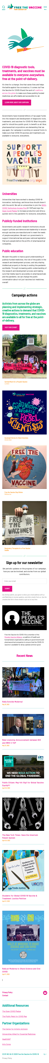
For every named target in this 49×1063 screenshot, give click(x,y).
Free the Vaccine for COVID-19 (28, 1054)
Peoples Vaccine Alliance (13, 637)
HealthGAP (6, 1039)
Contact (5, 996)
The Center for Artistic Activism (15, 1029)
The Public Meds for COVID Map (14, 1017)
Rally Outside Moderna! (12, 702)
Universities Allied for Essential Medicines (19, 1034)
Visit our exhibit (11, 327)
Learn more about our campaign (17, 102)
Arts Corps (6, 1044)
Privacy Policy (7, 992)
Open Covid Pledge (9, 211)
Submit (7, 588)
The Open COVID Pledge (11, 1011)
